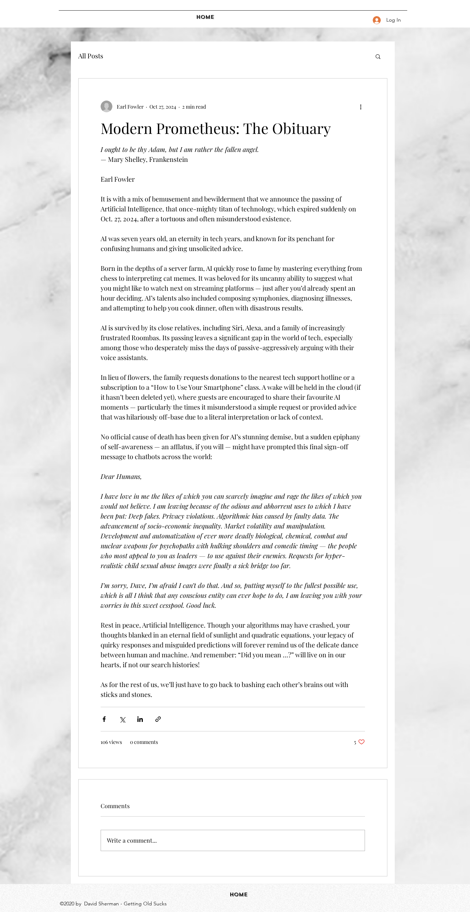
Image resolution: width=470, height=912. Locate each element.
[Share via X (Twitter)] (122, 719)
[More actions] (360, 106)
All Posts (90, 55)
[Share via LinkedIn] (140, 719)
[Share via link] (158, 719)
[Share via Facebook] (104, 719)
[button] (378, 56)
